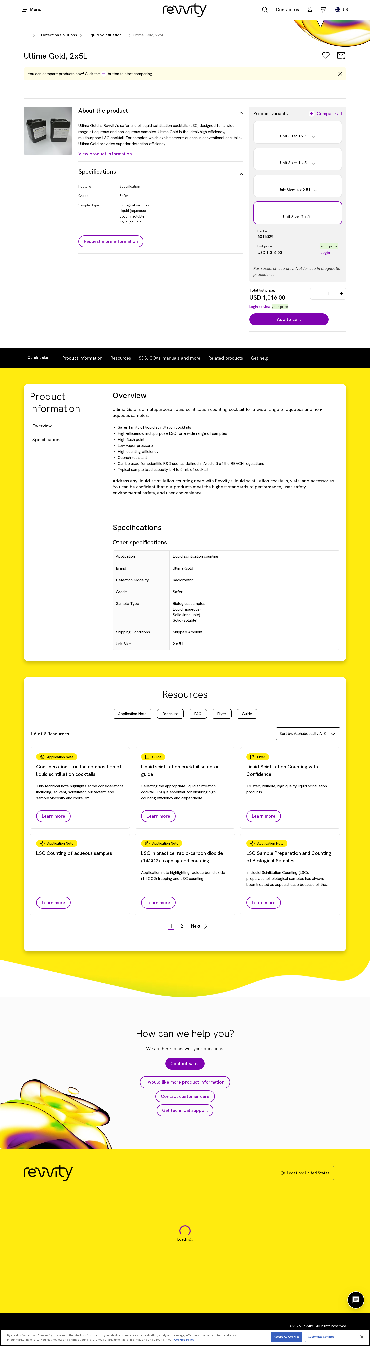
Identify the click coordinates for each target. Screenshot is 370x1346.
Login (325, 252)
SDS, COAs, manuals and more (169, 358)
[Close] (361, 1336)
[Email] (341, 59)
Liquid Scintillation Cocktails (114, 35)
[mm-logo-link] (185, 10)
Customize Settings (321, 1336)
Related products (225, 358)
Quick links (38, 357)
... (27, 35)
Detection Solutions (59, 35)
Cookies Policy (184, 1340)
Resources (120, 358)
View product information (105, 154)
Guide (247, 713)
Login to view (260, 306)
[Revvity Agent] (356, 1300)
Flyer (221, 713)
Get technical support (185, 1110)
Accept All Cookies (286, 1336)
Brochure (170, 713)
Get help (259, 358)
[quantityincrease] (342, 294)
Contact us (287, 9)
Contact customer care (185, 1096)
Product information (82, 358)
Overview (42, 426)
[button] (310, 10)
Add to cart (289, 319)
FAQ (198, 713)
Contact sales (185, 1063)
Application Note (132, 713)
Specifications (47, 439)
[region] (185, 1337)
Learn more (53, 816)
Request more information (111, 241)
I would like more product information (185, 1082)
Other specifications (140, 542)
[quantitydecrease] (315, 294)
